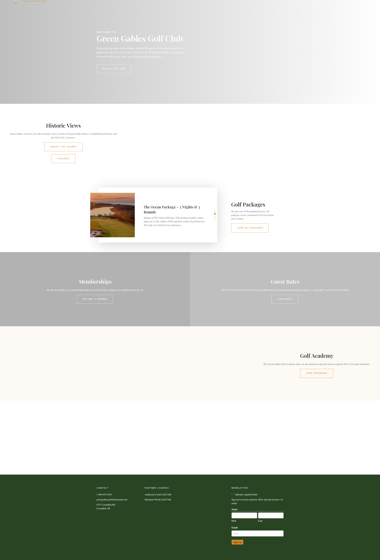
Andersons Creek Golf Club (158, 494)
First (234, 520)
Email (235, 527)
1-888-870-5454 (104, 494)
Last (260, 520)
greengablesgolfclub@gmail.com (111, 499)
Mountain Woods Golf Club (158, 499)
